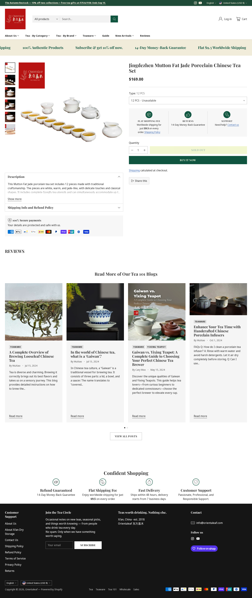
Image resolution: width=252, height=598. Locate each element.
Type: (137, 93)
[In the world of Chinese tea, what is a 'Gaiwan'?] (95, 312)
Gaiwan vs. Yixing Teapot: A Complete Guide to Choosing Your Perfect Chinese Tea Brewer (155, 358)
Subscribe (87, 545)
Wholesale (125, 589)
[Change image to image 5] (10, 117)
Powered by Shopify (51, 589)
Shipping (134, 170)
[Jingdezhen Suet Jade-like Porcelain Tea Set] (71, 114)
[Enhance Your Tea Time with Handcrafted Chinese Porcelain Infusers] (218, 299)
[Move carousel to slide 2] (127, 427)
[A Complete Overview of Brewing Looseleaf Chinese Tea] (33, 312)
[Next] (246, 353)
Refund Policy (13, 552)
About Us (10, 523)
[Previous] (6, 353)
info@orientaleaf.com (209, 523)
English (210, 2)
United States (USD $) (234, 2)
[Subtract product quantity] (132, 150)
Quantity (134, 143)
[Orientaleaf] (15, 19)
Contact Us (11, 540)
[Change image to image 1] (10, 67)
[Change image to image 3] (10, 92)
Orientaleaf (31, 589)
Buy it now (188, 160)
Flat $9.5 (207, 48)
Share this (141, 181)
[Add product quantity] (144, 150)
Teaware (100, 589)
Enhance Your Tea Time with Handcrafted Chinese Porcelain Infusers (217, 330)
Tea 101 (112, 589)
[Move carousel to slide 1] (124, 427)
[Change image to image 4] (10, 104)
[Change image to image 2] (10, 80)
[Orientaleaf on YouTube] (200, 3)
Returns (9, 571)
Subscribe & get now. (84, 48)
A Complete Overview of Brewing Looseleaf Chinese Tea (31, 356)
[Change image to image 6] (10, 129)
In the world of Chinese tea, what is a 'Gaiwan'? (93, 354)
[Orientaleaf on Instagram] (195, 3)
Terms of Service (15, 558)
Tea (91, 589)
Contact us (233, 125)
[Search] (114, 19)
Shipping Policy (152, 132)
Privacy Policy (13, 564)
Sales (136, 589)
